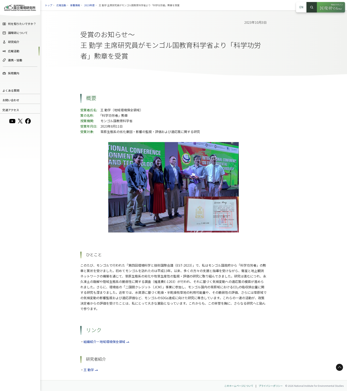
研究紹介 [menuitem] (13, 42)
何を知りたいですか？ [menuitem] (22, 24)
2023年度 (89, 5)
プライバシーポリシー (271, 385)
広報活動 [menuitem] (13, 51)
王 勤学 (89, 369)
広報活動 (61, 5)
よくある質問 (10, 90)
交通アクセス (10, 110)
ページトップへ (338, 367)
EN (301, 7)
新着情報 (75, 5)
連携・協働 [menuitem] (15, 60)
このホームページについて (238, 385)
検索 (311, 7)
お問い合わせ (10, 100)
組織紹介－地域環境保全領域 (104, 341)
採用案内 (13, 73)
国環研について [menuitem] (18, 33)
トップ (48, 5)
